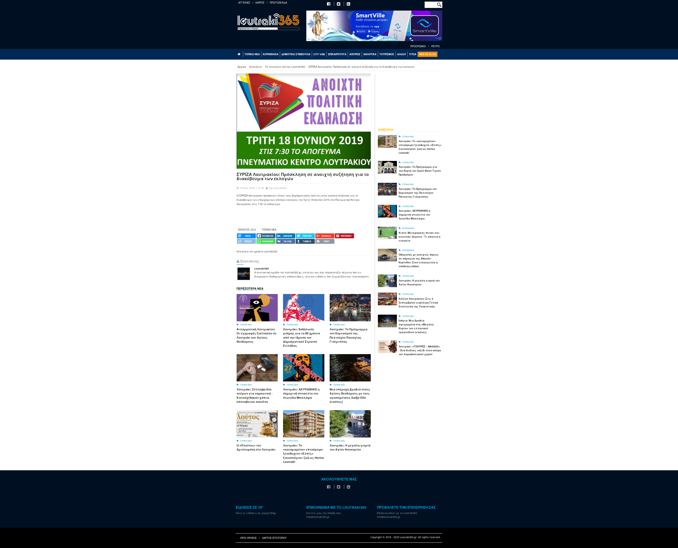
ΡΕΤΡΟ (435, 46)
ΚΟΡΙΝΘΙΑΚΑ (270, 54)
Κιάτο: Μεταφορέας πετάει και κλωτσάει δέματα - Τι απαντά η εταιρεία (419, 236)
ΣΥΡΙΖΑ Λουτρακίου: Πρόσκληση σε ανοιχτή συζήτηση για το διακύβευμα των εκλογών (303, 176)
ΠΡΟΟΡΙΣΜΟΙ (418, 46)
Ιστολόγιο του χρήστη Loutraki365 (257, 251)
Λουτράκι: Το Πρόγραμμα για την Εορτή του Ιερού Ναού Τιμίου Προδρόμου (420, 170)
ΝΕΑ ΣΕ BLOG (427, 54)
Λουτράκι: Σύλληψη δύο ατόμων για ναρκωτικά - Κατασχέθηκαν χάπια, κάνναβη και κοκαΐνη (254, 395)
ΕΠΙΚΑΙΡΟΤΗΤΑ (337, 54)
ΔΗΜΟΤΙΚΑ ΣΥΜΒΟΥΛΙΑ (295, 54)
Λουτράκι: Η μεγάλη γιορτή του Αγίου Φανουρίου (350, 447)
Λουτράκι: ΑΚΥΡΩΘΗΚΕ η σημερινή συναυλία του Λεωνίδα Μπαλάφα (301, 393)
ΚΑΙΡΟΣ (259, 3)
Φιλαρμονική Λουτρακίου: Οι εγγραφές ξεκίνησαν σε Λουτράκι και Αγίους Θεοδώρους (256, 335)
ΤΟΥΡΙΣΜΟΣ (386, 54)
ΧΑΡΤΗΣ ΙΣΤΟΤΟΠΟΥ (274, 538)
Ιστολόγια (255, 66)
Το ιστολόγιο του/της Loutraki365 (285, 66)
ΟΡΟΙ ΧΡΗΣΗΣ (248, 538)
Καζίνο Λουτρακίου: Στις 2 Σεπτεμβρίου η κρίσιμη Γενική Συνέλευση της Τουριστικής (418, 302)
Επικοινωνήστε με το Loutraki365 (397, 513)
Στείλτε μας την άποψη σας (323, 513)
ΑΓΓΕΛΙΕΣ (244, 3)
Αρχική (241, 66)
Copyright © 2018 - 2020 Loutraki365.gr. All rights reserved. (405, 537)
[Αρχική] (268, 21)
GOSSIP (401, 54)
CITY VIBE (319, 54)
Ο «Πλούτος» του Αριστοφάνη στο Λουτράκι (256, 447)
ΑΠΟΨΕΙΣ (354, 54)
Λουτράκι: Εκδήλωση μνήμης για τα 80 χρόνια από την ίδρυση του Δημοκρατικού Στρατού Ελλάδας (301, 337)
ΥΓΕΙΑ (412, 54)
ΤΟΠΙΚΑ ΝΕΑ (252, 54)
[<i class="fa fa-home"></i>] (239, 54)
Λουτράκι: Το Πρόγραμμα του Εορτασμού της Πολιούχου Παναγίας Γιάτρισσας (348, 335)
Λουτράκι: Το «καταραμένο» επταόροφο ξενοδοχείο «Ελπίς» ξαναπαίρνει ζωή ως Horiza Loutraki (303, 453)
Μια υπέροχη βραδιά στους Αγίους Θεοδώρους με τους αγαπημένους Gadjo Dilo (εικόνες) (350, 395)
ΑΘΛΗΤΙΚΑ (369, 54)
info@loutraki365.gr (318, 517)
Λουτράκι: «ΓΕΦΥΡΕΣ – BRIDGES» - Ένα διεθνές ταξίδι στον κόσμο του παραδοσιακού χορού (420, 350)
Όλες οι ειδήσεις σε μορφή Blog (256, 513)
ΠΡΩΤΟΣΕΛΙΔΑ (278, 3)
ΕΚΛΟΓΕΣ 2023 (247, 229)
